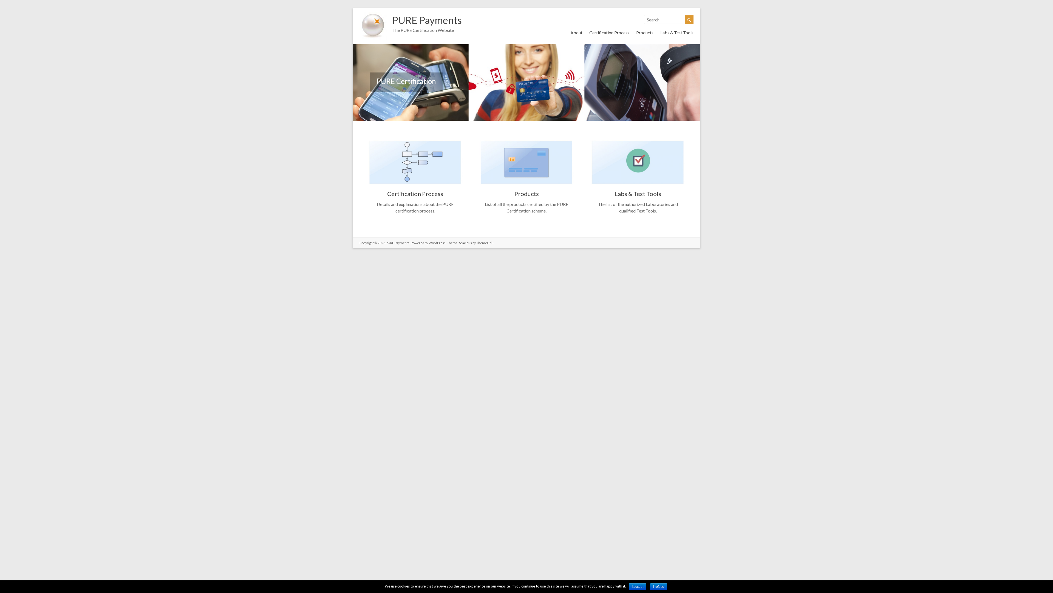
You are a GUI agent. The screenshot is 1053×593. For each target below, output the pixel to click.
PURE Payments (427, 20)
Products (644, 32)
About (576, 32)
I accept (637, 587)
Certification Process (609, 32)
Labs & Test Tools (676, 32)
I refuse (658, 587)
